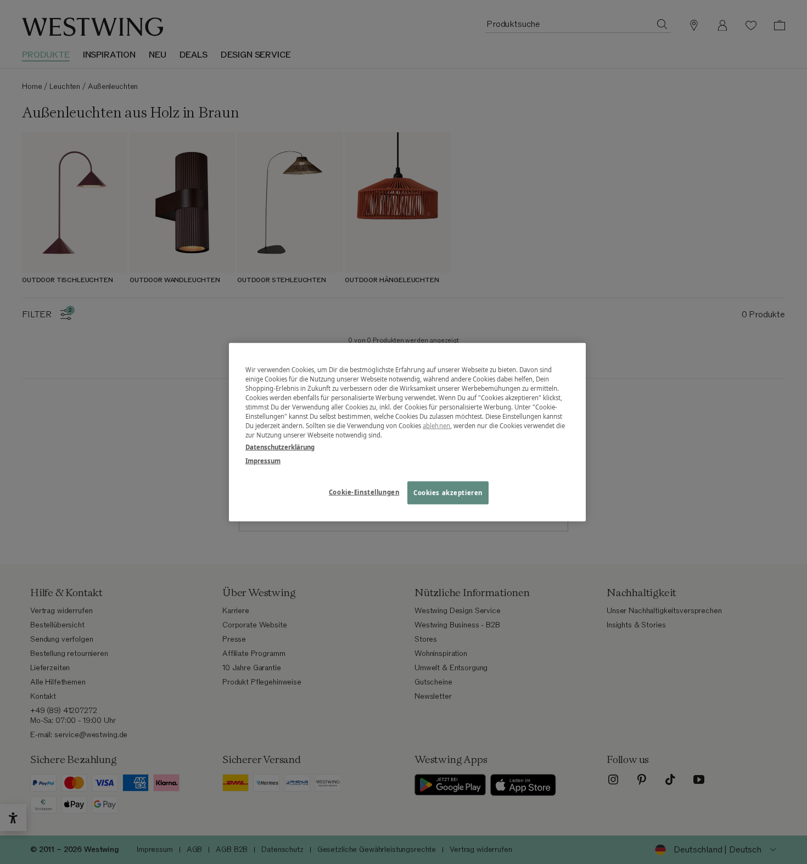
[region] (407, 432)
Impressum (263, 460)
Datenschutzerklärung (280, 446)
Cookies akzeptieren (448, 492)
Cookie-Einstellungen (364, 491)
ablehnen (436, 426)
